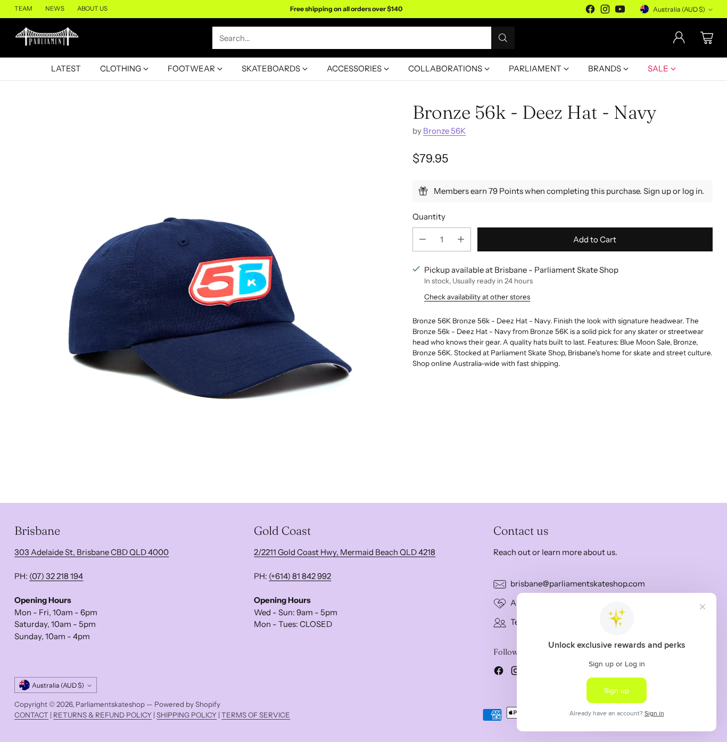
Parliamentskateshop (110, 704)
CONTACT (31, 715)
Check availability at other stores (477, 296)
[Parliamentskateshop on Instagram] (605, 11)
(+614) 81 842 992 (300, 576)
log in (692, 191)
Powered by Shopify (187, 704)
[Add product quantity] (460, 239)
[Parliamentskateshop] (47, 38)
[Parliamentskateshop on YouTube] (620, 11)
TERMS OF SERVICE (255, 715)
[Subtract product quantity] (422, 239)
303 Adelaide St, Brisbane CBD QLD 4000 (91, 552)
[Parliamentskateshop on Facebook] (590, 11)
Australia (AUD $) (679, 9)
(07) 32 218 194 (56, 576)
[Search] (503, 38)
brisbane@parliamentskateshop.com (577, 583)
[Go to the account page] (679, 38)
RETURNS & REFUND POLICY (102, 715)
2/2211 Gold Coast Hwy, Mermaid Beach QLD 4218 (344, 552)
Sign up (657, 191)
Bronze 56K (444, 131)
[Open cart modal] (707, 38)
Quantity (428, 216)
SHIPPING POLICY (186, 715)
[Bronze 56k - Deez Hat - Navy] (205, 293)
